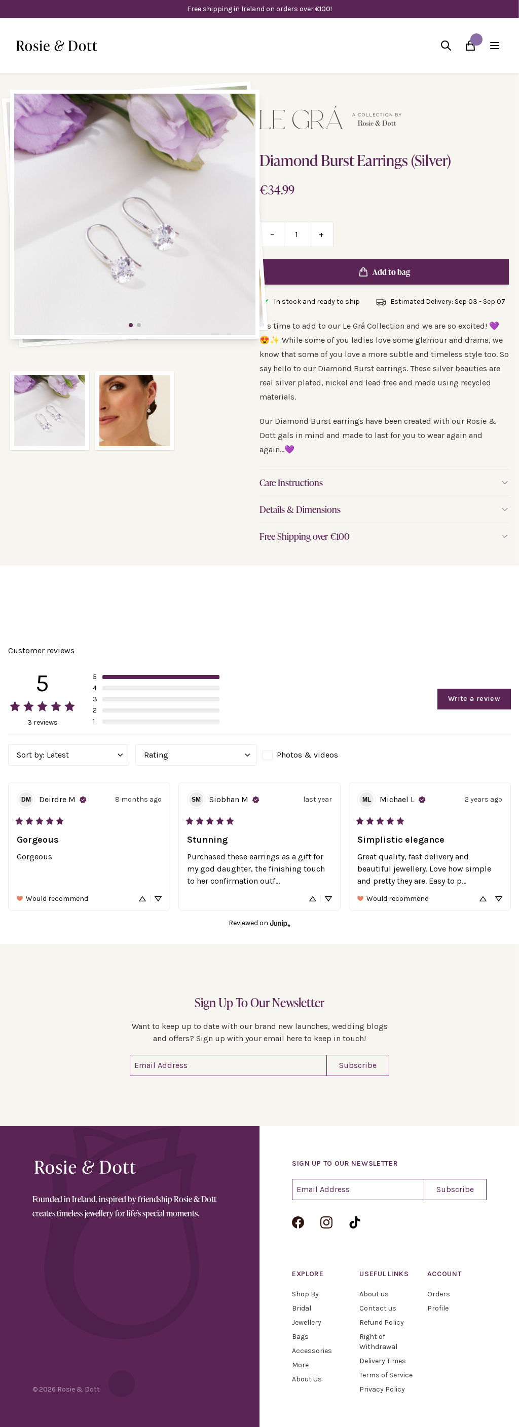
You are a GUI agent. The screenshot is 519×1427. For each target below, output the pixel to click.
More (300, 1365)
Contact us (377, 1308)
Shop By (305, 1294)
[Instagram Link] (326, 1222)
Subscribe (358, 1065)
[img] (83, 799)
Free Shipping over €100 (305, 536)
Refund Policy (381, 1322)
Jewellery (306, 1322)
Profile (438, 1308)
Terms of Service (386, 1375)
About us (374, 1294)
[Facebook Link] (298, 1222)
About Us (307, 1379)
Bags (300, 1336)
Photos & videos (307, 755)
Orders (438, 1294)
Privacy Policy (382, 1389)
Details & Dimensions (300, 509)
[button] (156, 677)
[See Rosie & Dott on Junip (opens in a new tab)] (280, 923)
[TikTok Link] (355, 1222)
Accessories (312, 1350)
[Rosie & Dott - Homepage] (56, 45)
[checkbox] (323, 755)
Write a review (474, 698)
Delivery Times (382, 1361)
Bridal (301, 1308)
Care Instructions (291, 483)
